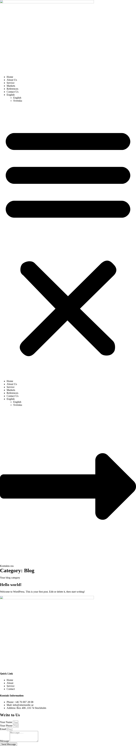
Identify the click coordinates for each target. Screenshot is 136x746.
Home (10, 76)
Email (3, 729)
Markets (11, 85)
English (11, 94)
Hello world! (11, 584)
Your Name (6, 722)
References (12, 88)
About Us (12, 79)
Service (10, 82)
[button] (68, 241)
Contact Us (12, 91)
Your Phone (6, 725)
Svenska (17, 100)
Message (5, 741)
